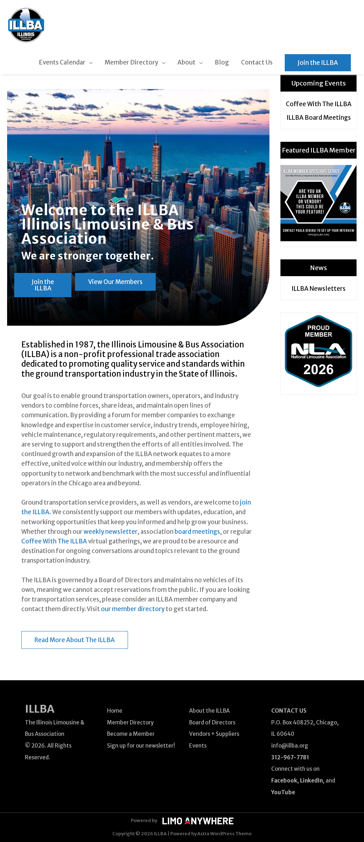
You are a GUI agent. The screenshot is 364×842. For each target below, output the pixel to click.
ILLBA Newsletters (318, 289)
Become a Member (131, 733)
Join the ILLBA (318, 63)
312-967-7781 (290, 757)
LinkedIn (311, 780)
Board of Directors (212, 722)
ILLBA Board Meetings (319, 118)
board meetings (197, 532)
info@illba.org (289, 745)
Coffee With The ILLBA (54, 541)
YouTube (283, 792)
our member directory (133, 609)
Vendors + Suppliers (214, 733)
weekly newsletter (111, 532)
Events (198, 745)
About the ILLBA (209, 710)
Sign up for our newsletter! (141, 745)
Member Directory (130, 722)
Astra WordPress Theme (224, 834)
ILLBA (39, 709)
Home (114, 710)
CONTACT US (288, 710)
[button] (42, 285)
